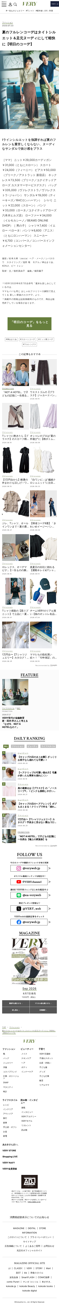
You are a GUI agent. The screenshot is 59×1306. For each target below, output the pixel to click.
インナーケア (27, 1071)
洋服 (5, 1067)
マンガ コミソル (30, 1282)
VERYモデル (26, 1121)
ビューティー (27, 1049)
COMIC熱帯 (43, 1277)
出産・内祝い (45, 1063)
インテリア (8, 1109)
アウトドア (8, 1113)
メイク (24, 1054)
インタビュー (27, 1112)
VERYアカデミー (28, 1116)
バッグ (6, 1058)
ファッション (7, 23)
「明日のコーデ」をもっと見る (29, 323)
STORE (42, 1228)
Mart (48, 1268)
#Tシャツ (30, 11)
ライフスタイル (9, 1100)
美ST (18, 1273)
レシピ (6, 1105)
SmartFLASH (27, 1277)
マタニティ (8, 1087)
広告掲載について (13, 1246)
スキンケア (26, 1058)
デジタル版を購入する (42, 1003)
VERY (29, 1268)
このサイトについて (17, 1237)
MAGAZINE (18, 1228)
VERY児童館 (44, 1054)
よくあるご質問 (32, 1246)
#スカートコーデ (27, 339)
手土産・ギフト (10, 1127)
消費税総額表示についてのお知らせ (29, 1217)
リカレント (26, 1125)
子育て (42, 1049)
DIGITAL (32, 1228)
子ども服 (43, 1067)
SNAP (6, 1082)
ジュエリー (8, 1063)
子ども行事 (44, 1076)
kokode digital (29, 1291)
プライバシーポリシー (40, 1237)
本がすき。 (47, 1282)
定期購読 (42, 1010)
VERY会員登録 (9, 1168)
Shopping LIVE (10, 1156)
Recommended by (42, 665)
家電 (5, 1136)
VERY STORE (9, 1150)
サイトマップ (29, 1242)
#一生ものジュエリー (15, 11)
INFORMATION (29, 1233)
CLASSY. (18, 1268)
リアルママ (44, 1085)
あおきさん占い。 (11, 1144)
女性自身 (14, 1277)
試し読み (15, 1010)
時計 (5, 1091)
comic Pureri (13, 1282)
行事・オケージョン (11, 1077)
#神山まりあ (11, 339)
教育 (41, 1080)
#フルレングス (29, 344)
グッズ (42, 1071)
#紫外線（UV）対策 (44, 11)
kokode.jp (11, 1286)
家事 (5, 1122)
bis (25, 1273)
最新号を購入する (15, 1003)
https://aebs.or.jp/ (34, 1202)
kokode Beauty (27, 1286)
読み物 (24, 1130)
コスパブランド (10, 1071)
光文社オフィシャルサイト (29, 1250)
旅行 (5, 1118)
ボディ (24, 1067)
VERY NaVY (8, 1162)
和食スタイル (36, 1273)
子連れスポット (46, 1058)
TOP (4, 1027)
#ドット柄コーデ (45, 339)
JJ (9, 1268)
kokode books (45, 1286)
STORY (39, 1268)
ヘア (23, 1063)
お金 (5, 1131)
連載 (23, 1107)
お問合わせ (49, 1246)
